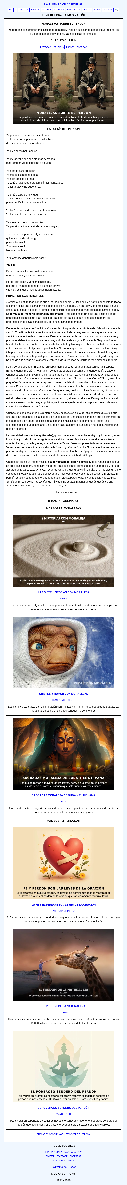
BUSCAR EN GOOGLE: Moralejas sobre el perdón (63, 1134)
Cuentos (24, 10)
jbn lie (64, 598)
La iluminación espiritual (63, 4)
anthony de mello (64, 911)
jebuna (63, 1012)
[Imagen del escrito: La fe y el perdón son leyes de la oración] (63, 899)
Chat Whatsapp (53, 1152)
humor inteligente (63, 700)
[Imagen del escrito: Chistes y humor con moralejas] (63, 688)
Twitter (50, 1156)
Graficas (59, 47)
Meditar (87, 10)
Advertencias (59, 1167)
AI (15, 10)
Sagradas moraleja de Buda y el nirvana (63, 795)
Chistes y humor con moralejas (63, 693)
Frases (35, 10)
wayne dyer (63, 1114)
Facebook (62, 1156)
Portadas (45, 47)
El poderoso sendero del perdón (63, 1107)
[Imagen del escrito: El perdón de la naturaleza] (63, 1000)
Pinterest (75, 1156)
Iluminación (73, 10)
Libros (72, 1167)
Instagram (58, 1160)
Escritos (59, 10)
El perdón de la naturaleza (63, 1006)
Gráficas (108, 10)
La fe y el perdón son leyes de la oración (63, 904)
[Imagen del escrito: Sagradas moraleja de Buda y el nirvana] (63, 789)
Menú (97, 10)
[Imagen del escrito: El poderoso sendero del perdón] (63, 1102)
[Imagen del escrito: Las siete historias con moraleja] (63, 586)
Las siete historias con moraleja (63, 592)
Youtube (70, 1160)
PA (10, 10)
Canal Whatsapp (73, 1152)
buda (63, 801)
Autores (46, 10)
